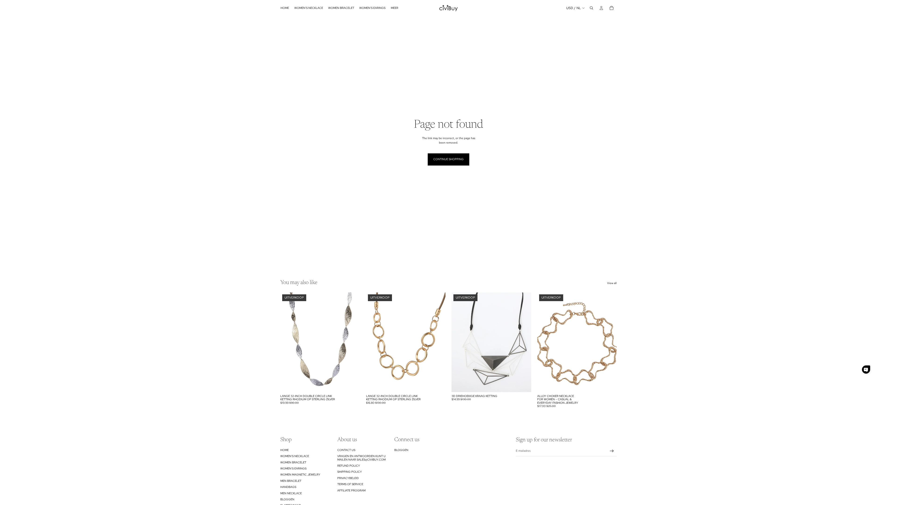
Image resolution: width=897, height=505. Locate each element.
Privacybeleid (348, 478)
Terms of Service (350, 484)
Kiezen (356, 385)
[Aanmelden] (612, 451)
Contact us (346, 450)
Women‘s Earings (293, 468)
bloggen (287, 499)
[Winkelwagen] (611, 8)
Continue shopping (448, 159)
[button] (866, 369)
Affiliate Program (351, 490)
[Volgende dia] (353, 342)
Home (284, 450)
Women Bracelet (293, 462)
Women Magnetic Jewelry (300, 474)
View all (612, 283)
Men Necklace (291, 493)
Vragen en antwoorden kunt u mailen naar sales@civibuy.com (361, 457)
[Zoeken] (591, 8)
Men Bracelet (290, 481)
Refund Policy (348, 466)
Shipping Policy (349, 472)
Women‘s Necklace (294, 456)
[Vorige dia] (287, 342)
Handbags (288, 487)
